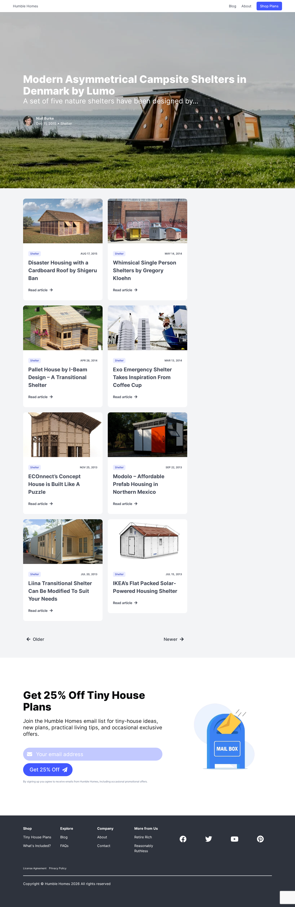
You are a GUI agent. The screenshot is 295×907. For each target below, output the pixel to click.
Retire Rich (143, 837)
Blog (232, 6)
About (246, 6)
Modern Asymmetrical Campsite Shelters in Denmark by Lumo (134, 85)
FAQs (64, 846)
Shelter (66, 123)
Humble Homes (25, 6)
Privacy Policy (58, 868)
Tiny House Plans (37, 837)
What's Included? (37, 846)
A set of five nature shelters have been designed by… (110, 101)
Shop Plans (269, 6)
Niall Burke (45, 118)
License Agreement (34, 868)
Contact (103, 846)
